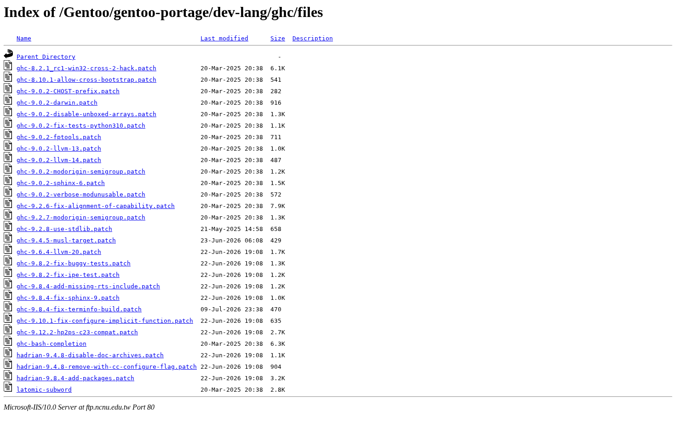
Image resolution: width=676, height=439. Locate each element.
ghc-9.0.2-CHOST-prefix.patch (68, 91)
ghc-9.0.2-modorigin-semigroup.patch (81, 171)
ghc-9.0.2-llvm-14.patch (59, 160)
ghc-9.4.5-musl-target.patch (66, 240)
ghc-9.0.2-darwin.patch (57, 102)
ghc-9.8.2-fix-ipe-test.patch (68, 274)
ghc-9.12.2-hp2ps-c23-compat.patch (77, 332)
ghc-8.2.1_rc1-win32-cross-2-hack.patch (86, 68)
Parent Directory (46, 56)
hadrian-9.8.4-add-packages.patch (75, 378)
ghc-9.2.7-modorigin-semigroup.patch (81, 217)
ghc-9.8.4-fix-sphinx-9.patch (68, 297)
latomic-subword (44, 389)
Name (24, 38)
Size (277, 38)
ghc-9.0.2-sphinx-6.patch (61, 183)
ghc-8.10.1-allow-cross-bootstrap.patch (86, 79)
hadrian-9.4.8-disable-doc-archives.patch (90, 355)
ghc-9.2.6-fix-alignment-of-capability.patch (96, 206)
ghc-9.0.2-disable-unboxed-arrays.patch (86, 114)
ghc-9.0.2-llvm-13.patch (59, 148)
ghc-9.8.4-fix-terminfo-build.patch (79, 309)
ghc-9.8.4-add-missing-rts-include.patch (88, 286)
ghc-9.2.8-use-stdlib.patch (64, 228)
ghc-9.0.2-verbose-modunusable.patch (81, 194)
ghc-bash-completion (51, 343)
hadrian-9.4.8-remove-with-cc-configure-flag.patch (107, 366)
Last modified (224, 38)
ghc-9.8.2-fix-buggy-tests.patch (74, 263)
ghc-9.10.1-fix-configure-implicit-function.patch (105, 320)
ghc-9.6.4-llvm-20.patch (59, 251)
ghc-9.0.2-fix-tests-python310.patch (81, 125)
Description (312, 38)
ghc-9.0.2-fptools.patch (59, 137)
